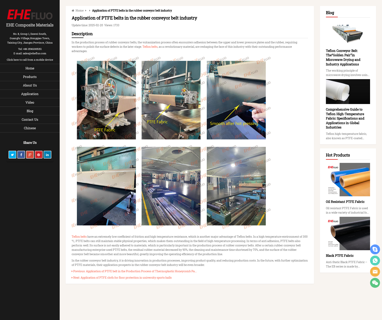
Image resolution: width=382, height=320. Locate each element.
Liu (375, 261)
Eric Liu (375, 249)
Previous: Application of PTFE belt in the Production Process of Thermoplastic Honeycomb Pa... (135, 271)
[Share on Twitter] (12, 155)
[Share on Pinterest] (39, 155)
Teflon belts (150, 47)
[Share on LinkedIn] (47, 155)
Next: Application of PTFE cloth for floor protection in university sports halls (122, 277)
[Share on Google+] (30, 155)
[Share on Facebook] (21, 155)
